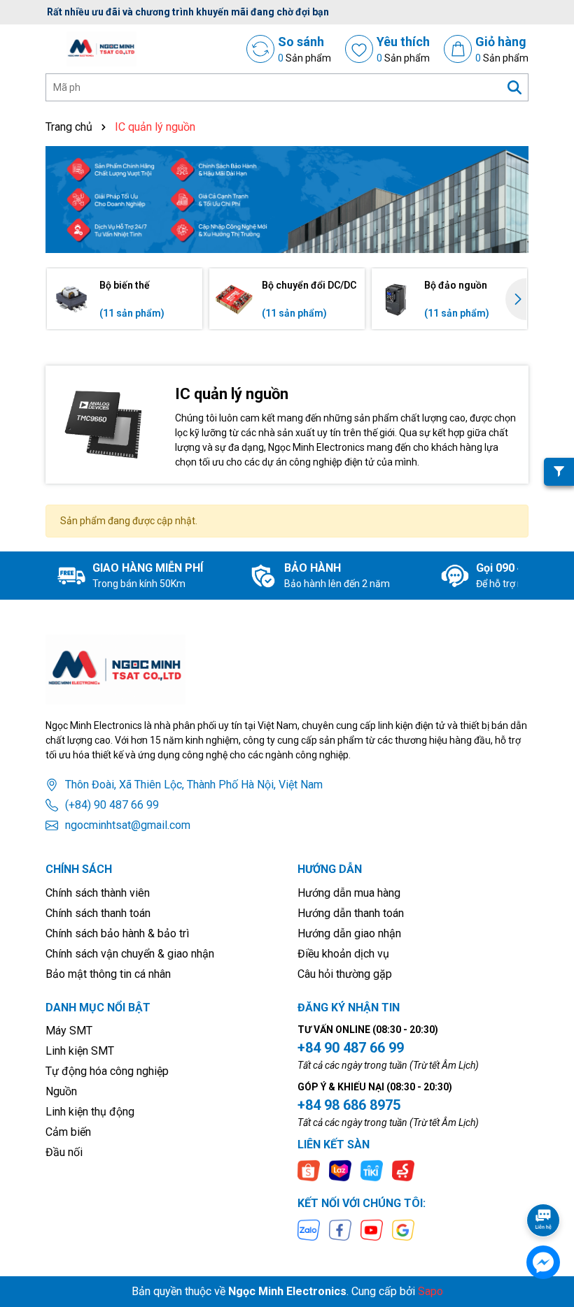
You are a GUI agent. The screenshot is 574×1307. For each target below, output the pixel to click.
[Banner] (287, 199)
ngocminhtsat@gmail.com (127, 825)
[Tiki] (371, 1170)
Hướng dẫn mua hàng (349, 893)
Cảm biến (68, 1132)
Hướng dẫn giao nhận (349, 933)
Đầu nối (64, 1152)
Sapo (430, 1291)
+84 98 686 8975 (349, 1105)
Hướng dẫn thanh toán (351, 913)
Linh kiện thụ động (90, 1111)
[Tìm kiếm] (514, 87)
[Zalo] (309, 1228)
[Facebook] (340, 1228)
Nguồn (61, 1091)
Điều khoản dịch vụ (343, 953)
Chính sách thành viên (98, 893)
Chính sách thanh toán (98, 913)
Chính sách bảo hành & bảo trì (117, 933)
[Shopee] (309, 1170)
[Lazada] (340, 1170)
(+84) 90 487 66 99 (112, 804)
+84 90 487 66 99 (351, 1047)
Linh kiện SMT (80, 1050)
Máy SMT (69, 1030)
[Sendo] (403, 1170)
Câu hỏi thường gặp (345, 974)
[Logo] (101, 48)
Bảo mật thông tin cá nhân (108, 974)
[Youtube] (371, 1228)
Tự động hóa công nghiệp (107, 1071)
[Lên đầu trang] (544, 1181)
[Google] (403, 1228)
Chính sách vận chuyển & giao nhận (130, 953)
